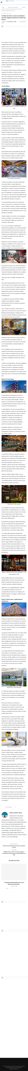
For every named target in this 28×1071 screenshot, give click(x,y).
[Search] (26, 2)
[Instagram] (22, 2)
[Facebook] (20, 2)
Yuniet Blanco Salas (11, 21)
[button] (3, 876)
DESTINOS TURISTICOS (13, 7)
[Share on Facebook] (18, 807)
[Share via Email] (22, 807)
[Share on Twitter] (19, 807)
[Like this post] (16, 807)
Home (3, 7)
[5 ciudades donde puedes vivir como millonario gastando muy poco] (14, 872)
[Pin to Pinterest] (21, 807)
